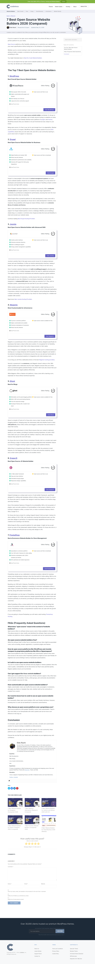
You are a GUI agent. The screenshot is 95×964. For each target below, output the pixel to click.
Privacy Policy (55, 951)
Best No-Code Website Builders (33, 58)
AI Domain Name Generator (76, 953)
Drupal (13, 139)
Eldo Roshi (13, 27)
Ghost (12, 381)
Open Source (11, 44)
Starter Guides (58, 6)
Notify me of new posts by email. (16, 899)
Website (43, 883)
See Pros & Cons (15, 104)
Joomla (13, 224)
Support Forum (38, 953)
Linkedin (16, 777)
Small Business (39, 11)
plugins (43, 119)
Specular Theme (74, 948)
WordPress (14, 76)
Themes (51, 6)
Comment (10, 866)
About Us (36, 948)
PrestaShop (15, 535)
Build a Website (11, 16)
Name (10, 883)
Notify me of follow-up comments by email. (18, 895)
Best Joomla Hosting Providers (23, 299)
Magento (14, 305)
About (74, 6)
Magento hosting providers (47, 359)
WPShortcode (73, 956)
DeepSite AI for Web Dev (76, 958)
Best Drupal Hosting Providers (26, 218)
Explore (63, 1)
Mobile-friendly (57, 11)
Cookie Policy (55, 953)
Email (26, 883)
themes (50, 119)
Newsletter (84, 6)
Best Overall (20, 11)
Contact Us (37, 956)
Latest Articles (37, 951)
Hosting (68, 6)
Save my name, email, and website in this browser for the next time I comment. (27, 891)
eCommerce (48, 11)
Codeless (22, 952)
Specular (27, 769)
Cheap (32, 11)
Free (27, 11)
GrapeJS (13, 458)
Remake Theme (74, 951)
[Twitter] (9, 780)
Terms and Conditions (57, 948)
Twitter (11, 777)
